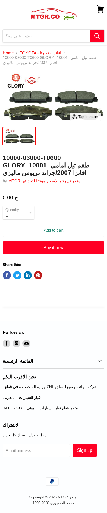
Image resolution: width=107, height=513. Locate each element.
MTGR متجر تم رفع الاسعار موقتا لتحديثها (44, 180)
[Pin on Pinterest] (38, 275)
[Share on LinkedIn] (28, 275)
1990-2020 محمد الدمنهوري (54, 503)
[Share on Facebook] (7, 275)
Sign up (84, 450)
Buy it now (53, 247)
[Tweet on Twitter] (17, 275)
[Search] (97, 36)
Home (8, 53)
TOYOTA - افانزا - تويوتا (40, 53)
